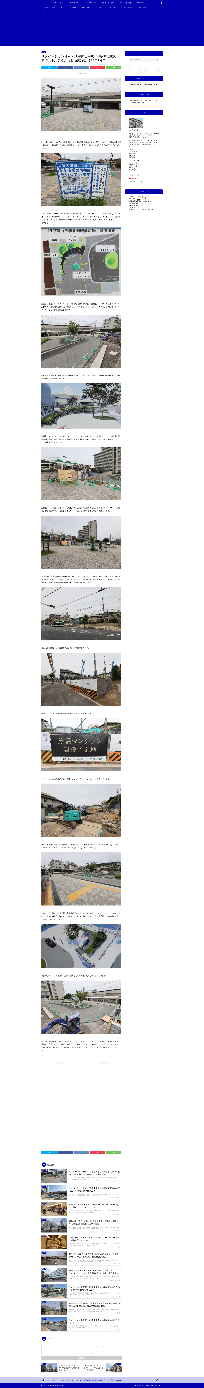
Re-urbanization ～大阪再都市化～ (141, 202)
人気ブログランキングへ (136, 182)
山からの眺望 (128, 7)
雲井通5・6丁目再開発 (108, 3)
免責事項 (61, 1385)
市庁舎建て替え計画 (50, 7)
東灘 (43, 52)
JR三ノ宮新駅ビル (75, 3)
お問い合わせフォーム (138, 102)
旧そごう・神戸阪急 (125, 3)
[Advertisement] (99, 30)
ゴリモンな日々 (134, 207)
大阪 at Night (133, 203)
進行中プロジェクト (59, 3)
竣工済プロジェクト (87, 7)
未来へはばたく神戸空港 (137, 198)
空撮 (99, 7)
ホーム (46, 3)
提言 (45, 11)
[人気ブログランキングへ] (144, 178)
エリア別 (63, 7)
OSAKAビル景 (134, 205)
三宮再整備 (140, 3)
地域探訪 (73, 7)
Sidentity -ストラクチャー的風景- (141, 209)
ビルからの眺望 (141, 7)
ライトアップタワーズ (112, 7)
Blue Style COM (135, 200)
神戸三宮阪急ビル (91, 3)
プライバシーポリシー (49, 1385)
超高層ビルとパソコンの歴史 (139, 196)
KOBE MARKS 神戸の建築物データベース (144, 84)
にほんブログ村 (134, 161)
